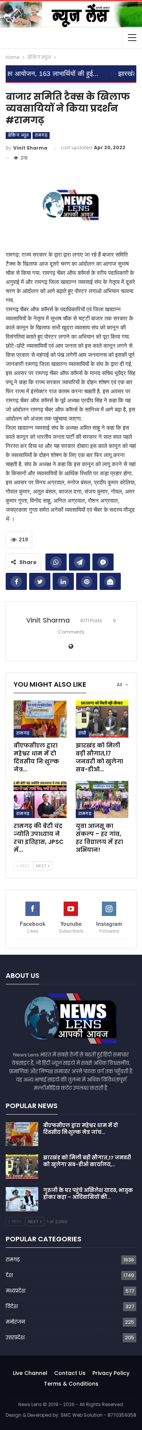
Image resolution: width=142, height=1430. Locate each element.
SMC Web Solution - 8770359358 (98, 1415)
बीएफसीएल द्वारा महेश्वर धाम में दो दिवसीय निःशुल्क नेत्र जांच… (80, 1129)
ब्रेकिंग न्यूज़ (18, 135)
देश (9, 1275)
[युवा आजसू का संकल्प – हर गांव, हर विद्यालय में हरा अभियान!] (102, 799)
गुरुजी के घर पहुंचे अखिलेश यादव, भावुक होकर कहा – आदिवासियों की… (88, 1194)
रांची (82, 733)
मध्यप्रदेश (15, 1290)
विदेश (12, 1306)
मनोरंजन (15, 1322)
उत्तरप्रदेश (15, 1337)
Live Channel (30, 1373)
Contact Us (70, 1373)
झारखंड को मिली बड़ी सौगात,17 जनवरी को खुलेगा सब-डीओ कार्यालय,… (87, 1161)
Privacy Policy (111, 1373)
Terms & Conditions (71, 1383)
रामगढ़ (41, 135)
